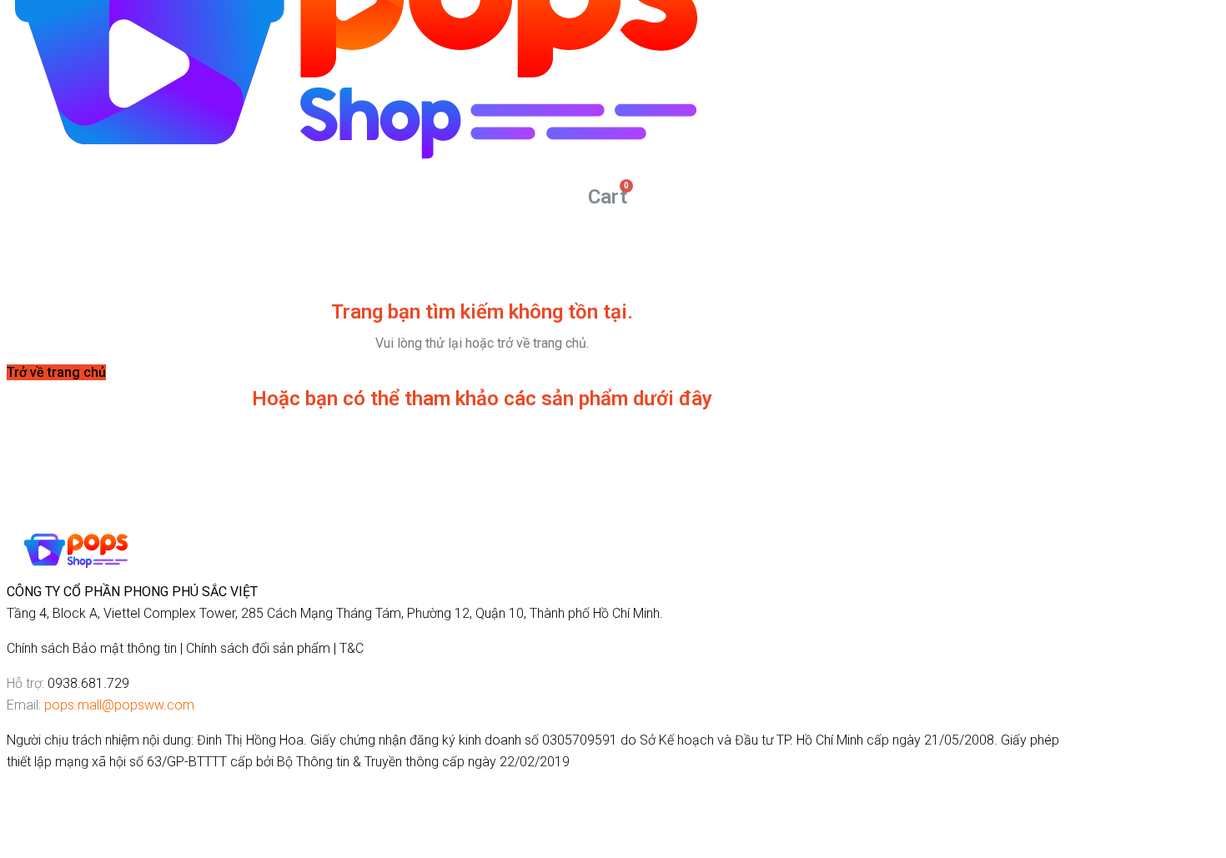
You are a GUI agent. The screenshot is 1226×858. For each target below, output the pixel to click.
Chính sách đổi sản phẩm (258, 648)
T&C (351, 648)
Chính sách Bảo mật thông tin (92, 648)
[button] (56, 372)
